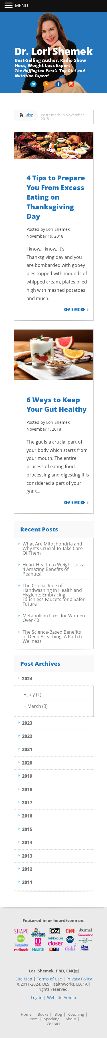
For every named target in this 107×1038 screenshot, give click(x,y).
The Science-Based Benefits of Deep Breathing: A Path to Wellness (53, 636)
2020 (27, 763)
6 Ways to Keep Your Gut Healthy (57, 404)
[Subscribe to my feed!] (47, 86)
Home (26, 1014)
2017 (27, 802)
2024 (27, 678)
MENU (21, 5)
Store (33, 1019)
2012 (27, 869)
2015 (27, 829)
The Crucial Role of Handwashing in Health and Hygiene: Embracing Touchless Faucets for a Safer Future (54, 594)
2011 (27, 882)
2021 (27, 749)
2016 (27, 816)
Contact (53, 1024)
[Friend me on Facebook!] (59, 86)
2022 (27, 736)
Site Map (23, 979)
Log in (37, 997)
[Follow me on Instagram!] (72, 86)
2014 (27, 842)
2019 (27, 776)
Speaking (51, 1019)
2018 (27, 789)
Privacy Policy (79, 979)
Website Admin (61, 997)
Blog (29, 114)
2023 (27, 723)
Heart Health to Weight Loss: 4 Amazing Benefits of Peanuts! (53, 569)
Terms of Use (49, 979)
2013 (27, 856)
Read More (74, 309)
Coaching (76, 1014)
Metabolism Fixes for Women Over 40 (54, 617)
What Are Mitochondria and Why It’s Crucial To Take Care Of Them (53, 548)
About (71, 1019)
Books (43, 1014)
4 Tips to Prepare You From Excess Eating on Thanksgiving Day (56, 197)
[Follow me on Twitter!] (34, 86)
